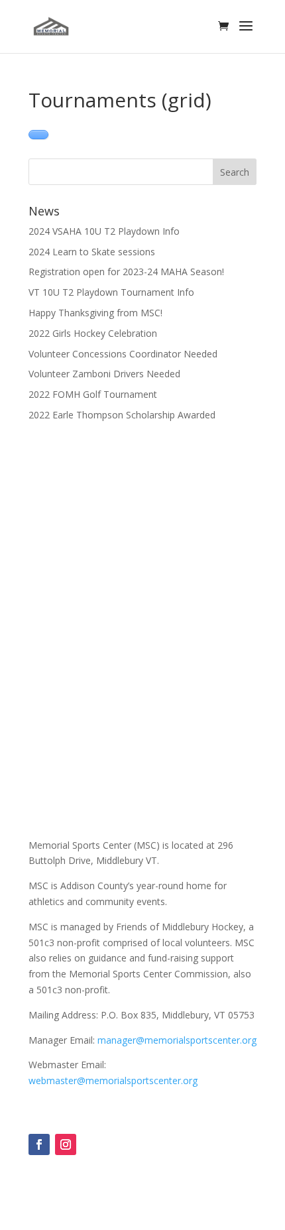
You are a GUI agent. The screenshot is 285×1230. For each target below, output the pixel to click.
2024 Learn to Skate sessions (91, 251)
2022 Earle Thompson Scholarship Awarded (121, 414)
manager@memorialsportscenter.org (176, 1040)
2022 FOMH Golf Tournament (92, 394)
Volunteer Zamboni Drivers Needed (104, 373)
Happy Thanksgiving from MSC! (95, 312)
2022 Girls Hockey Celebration (92, 333)
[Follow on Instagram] (65, 1144)
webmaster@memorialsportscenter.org (113, 1080)
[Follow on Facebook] (39, 1144)
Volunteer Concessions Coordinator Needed (122, 353)
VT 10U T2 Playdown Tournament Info (111, 292)
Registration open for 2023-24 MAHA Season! (126, 271)
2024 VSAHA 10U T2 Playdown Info (104, 231)
